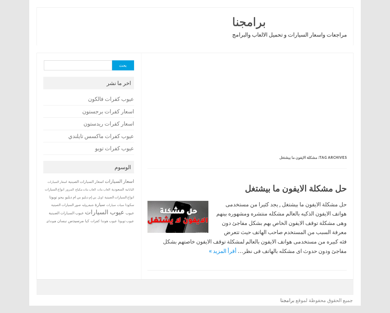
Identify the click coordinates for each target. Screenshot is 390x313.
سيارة (100, 204)
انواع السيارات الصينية (119, 197)
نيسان (62, 221)
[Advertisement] (247, 108)
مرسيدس (76, 221)
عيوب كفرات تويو (114, 148)
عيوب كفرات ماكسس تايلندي (101, 136)
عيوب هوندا (109, 221)
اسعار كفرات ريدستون (108, 123)
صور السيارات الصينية (66, 205)
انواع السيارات (54, 189)
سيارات (111, 205)
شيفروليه (88, 205)
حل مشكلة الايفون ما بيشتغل (296, 188)
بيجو (61, 197)
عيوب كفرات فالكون (111, 99)
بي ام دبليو (73, 197)
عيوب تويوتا (126, 221)
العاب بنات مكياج (85, 189)
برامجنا (249, 21)
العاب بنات (103, 189)
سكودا (129, 205)
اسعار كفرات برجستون (108, 111)
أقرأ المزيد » (222, 251)
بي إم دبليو (89, 197)
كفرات (95, 221)
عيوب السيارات (104, 211)
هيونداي (51, 221)
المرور (70, 189)
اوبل (100, 197)
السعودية (118, 189)
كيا (87, 221)
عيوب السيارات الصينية (66, 213)
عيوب (130, 213)
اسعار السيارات (119, 181)
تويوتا (53, 197)
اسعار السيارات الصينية (86, 181)
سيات (120, 205)
